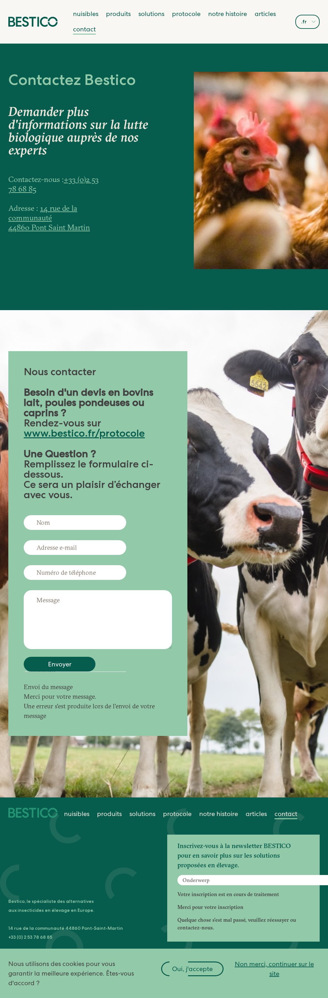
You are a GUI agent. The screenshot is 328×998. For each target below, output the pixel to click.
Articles (265, 14)
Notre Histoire (227, 14)
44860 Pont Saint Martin (49, 227)
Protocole (186, 14)
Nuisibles (85, 14)
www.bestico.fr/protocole (84, 433)
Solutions (151, 14)
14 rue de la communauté (42, 212)
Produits (118, 14)
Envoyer (59, 664)
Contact (84, 29)
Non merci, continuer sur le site (274, 969)
